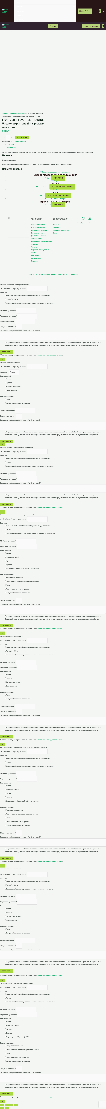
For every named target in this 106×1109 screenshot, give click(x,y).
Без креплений (11, 390)
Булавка (9, 561)
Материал (4, 372)
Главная (5, 114)
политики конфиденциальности (50, 355)
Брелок (9, 383)
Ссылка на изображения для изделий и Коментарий (20, 331)
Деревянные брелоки (39, 230)
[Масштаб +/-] (2, 1105)
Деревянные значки (38, 233)
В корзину (22, 138)
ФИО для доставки (8, 311)
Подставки (35, 255)
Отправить (6, 352)
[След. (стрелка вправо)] (7, 1108)
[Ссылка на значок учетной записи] (103, 11)
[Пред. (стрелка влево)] (2, 1108)
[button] (85, 11)
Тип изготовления (7, 397)
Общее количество (8, 327)
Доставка (4, 293)
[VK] (89, 219)
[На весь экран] (7, 1105)
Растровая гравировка (14, 577)
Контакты (56, 225)
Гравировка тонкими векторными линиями (22, 581)
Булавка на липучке (13, 387)
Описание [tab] (10, 144)
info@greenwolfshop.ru (86, 223)
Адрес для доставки (8, 316)
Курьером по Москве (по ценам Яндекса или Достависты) (28, 295)
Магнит (8, 379)
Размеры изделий (7, 321)
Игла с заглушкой (12, 557)
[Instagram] (84, 219)
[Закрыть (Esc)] (16, 1105)
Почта (8, 462)
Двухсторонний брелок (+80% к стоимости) (23, 569)
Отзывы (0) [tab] (11, 147)
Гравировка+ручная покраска (17, 589)
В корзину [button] (58, 178)
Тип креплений (6, 376)
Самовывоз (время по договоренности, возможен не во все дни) (30, 303)
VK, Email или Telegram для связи (13, 289)
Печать (8, 399)
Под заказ (34, 261)
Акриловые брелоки (18, 114)
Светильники (36, 258)
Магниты (34, 247)
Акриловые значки (38, 227)
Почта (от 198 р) (12, 299)
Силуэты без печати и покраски (18, 403)
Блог (55, 233)
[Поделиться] (11, 1105)
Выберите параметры (62, 187)
